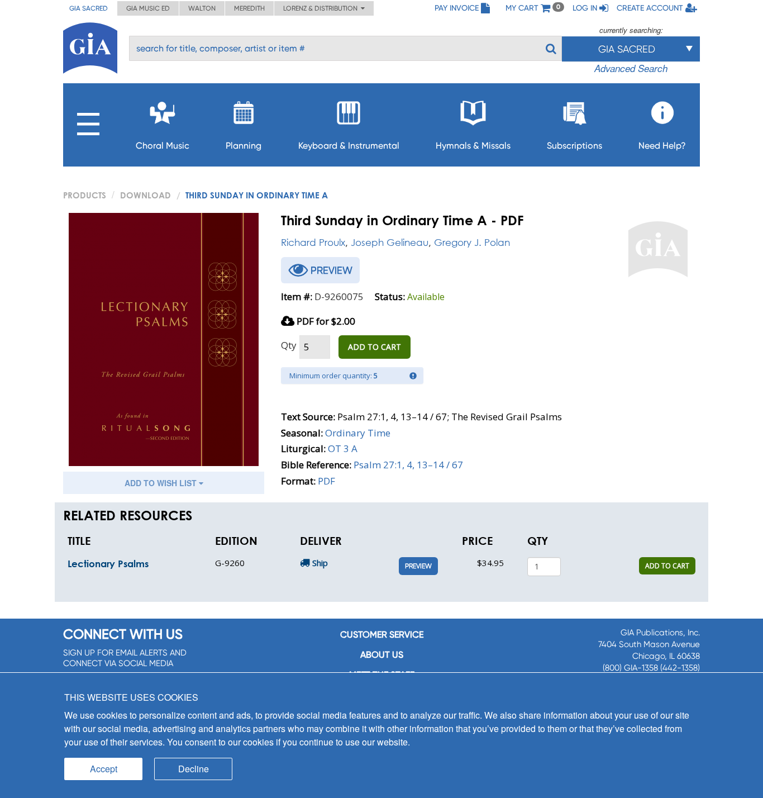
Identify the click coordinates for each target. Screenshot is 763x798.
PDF (326, 480)
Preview (418, 566)
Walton (202, 8)
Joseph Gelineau (389, 242)
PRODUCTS (84, 195)
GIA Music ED (148, 8)
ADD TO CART (374, 346)
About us (381, 654)
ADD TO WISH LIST (162, 482)
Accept (103, 768)
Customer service (381, 634)
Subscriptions (574, 145)
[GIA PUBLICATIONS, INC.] (90, 46)
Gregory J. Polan (472, 242)
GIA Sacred (88, 8)
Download (145, 195)
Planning (243, 145)
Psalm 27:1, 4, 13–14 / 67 (408, 464)
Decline (193, 768)
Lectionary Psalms (108, 563)
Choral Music (162, 145)
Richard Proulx (313, 242)
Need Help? (662, 145)
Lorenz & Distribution (322, 8)
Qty (289, 345)
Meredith (249, 8)
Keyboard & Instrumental (348, 145)
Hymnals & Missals (473, 145)
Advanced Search (630, 68)
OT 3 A (342, 448)
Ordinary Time (357, 432)
